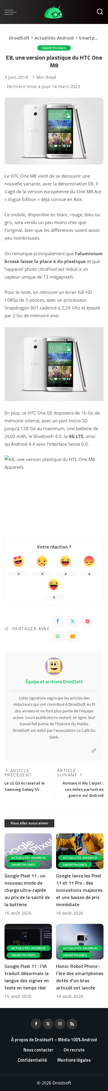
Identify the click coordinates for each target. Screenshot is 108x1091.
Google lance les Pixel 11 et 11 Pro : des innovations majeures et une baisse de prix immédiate (79, 890)
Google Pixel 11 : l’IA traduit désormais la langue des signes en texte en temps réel (26, 976)
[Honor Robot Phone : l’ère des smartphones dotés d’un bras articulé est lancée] (80, 941)
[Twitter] (73, 621)
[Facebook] (58, 621)
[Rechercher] (100, 12)
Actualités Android (54, 38)
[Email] (73, 636)
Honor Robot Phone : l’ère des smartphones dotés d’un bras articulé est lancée (80, 976)
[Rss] (72, 1024)
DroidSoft (19, 38)
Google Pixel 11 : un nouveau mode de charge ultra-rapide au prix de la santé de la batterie (27, 890)
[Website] (94, 750)
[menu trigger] (12, 12)
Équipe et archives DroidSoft (54, 681)
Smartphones (93, 38)
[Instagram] (60, 1024)
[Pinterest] (88, 621)
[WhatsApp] (58, 636)
